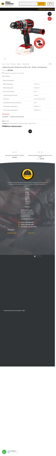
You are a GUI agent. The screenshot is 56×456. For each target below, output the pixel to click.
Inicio (3, 64)
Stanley (27, 203)
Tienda (7, 64)
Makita (27, 194)
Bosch (27, 192)
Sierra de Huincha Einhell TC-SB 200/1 (14, 155)
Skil (26, 199)
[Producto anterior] (48, 64)
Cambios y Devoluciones (27, 214)
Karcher (27, 201)
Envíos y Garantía (25, 215)
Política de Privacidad (27, 210)
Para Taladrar (21, 123)
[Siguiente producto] (52, 64)
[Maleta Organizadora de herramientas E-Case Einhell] (40, 141)
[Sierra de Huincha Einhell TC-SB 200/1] (14, 141)
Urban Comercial (9, 3)
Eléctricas (13, 64)
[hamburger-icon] (1, 9)
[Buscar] (41, 4)
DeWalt (27, 198)
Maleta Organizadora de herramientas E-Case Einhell (40, 156)
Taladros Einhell (25, 64)
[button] (13, 152)
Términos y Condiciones (27, 212)
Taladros (19, 64)
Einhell (9, 123)
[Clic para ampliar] (5, 59)
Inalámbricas (14, 123)
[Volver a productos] (50, 64)
